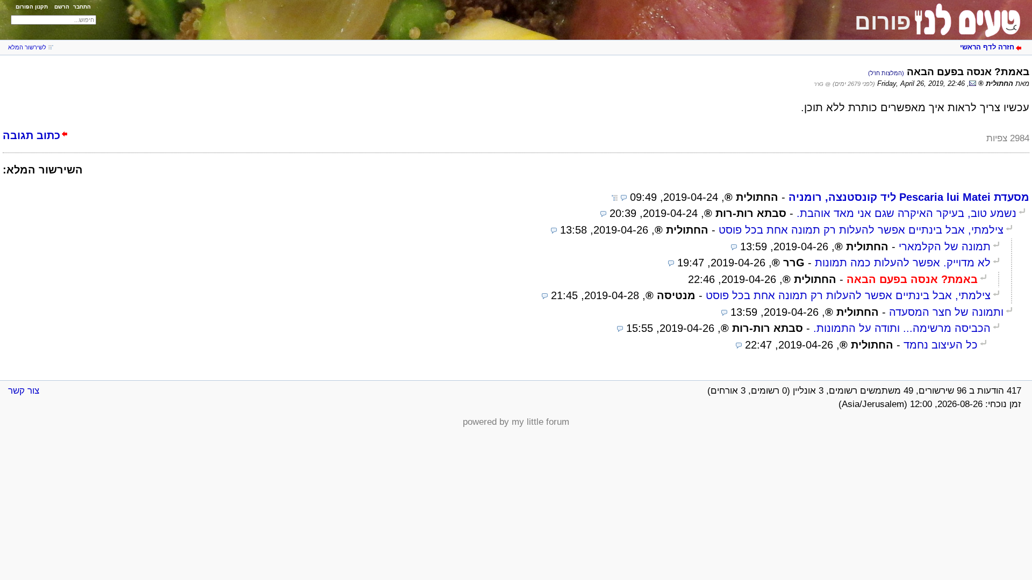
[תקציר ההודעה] (624, 197)
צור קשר (23, 391)
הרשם (61, 7)
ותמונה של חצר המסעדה (946, 312)
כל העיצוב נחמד (941, 345)
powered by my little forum (516, 422)
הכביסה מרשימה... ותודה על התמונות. (902, 328)
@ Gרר (822, 84)
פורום (883, 22)
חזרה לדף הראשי (987, 47)
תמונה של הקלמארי (945, 246)
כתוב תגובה (31, 135)
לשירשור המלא (27, 47)
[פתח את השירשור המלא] (615, 197)
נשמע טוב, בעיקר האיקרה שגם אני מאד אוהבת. (906, 213)
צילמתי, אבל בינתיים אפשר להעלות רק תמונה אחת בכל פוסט (861, 230)
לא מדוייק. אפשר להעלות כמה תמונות (903, 263)
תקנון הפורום (32, 7)
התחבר (82, 7)
